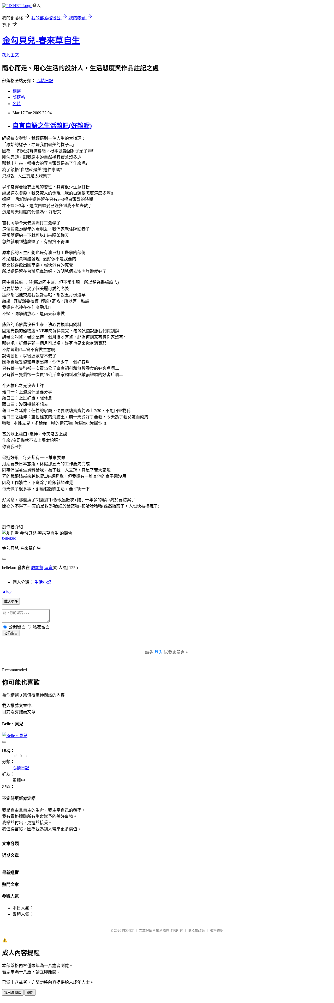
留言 (48, 567)
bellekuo (9, 538)
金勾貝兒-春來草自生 (41, 40)
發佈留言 (11, 633)
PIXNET (128, 930)
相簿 (17, 91)
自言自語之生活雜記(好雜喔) (52, 125)
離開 (30, 993)
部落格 (19, 97)
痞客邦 (37, 567)
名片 (17, 103)
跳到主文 (10, 55)
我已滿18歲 (12, 993)
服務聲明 (216, 930)
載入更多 (11, 601)
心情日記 (45, 80)
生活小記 (42, 582)
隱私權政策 (196, 930)
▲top (6, 591)
